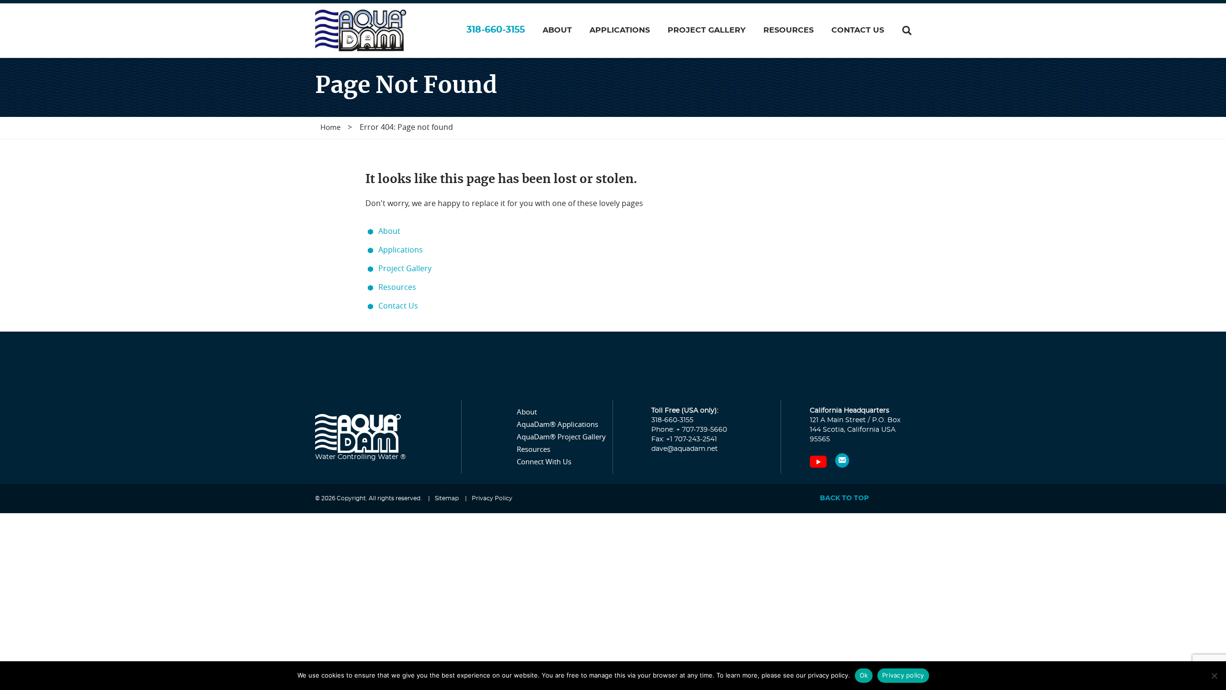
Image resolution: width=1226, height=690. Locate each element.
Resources (397, 287)
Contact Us (398, 305)
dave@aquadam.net (684, 449)
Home (330, 127)
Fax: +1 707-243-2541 (684, 439)
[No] (1214, 675)
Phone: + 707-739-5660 (689, 429)
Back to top (844, 498)
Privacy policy (903, 675)
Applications (400, 249)
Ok (864, 675)
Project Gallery (404, 268)
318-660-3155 (495, 29)
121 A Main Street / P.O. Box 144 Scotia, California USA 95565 (855, 430)
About (389, 231)
